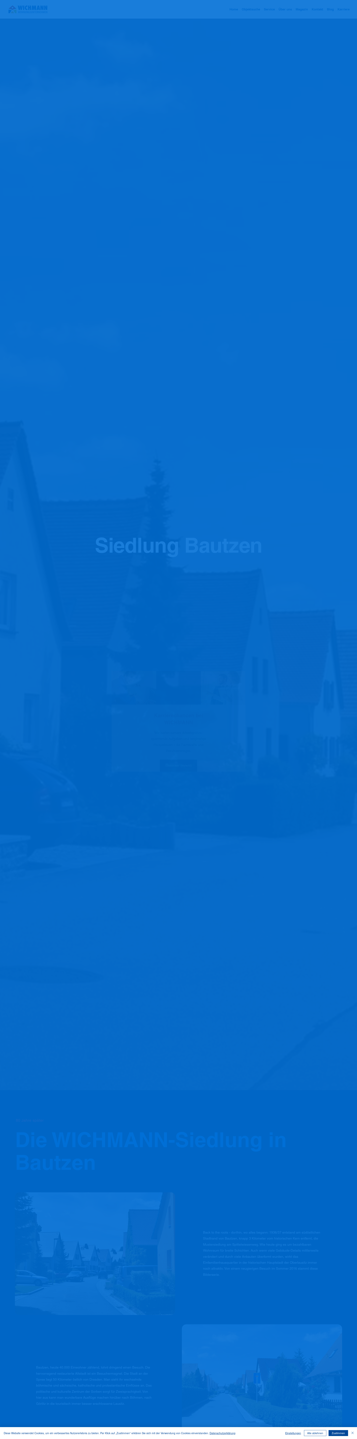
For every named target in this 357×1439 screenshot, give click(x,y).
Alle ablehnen (315, 1433)
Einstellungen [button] (293, 1433)
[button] (242, 667)
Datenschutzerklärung (222, 1433)
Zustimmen (338, 1433)
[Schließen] (352, 1433)
